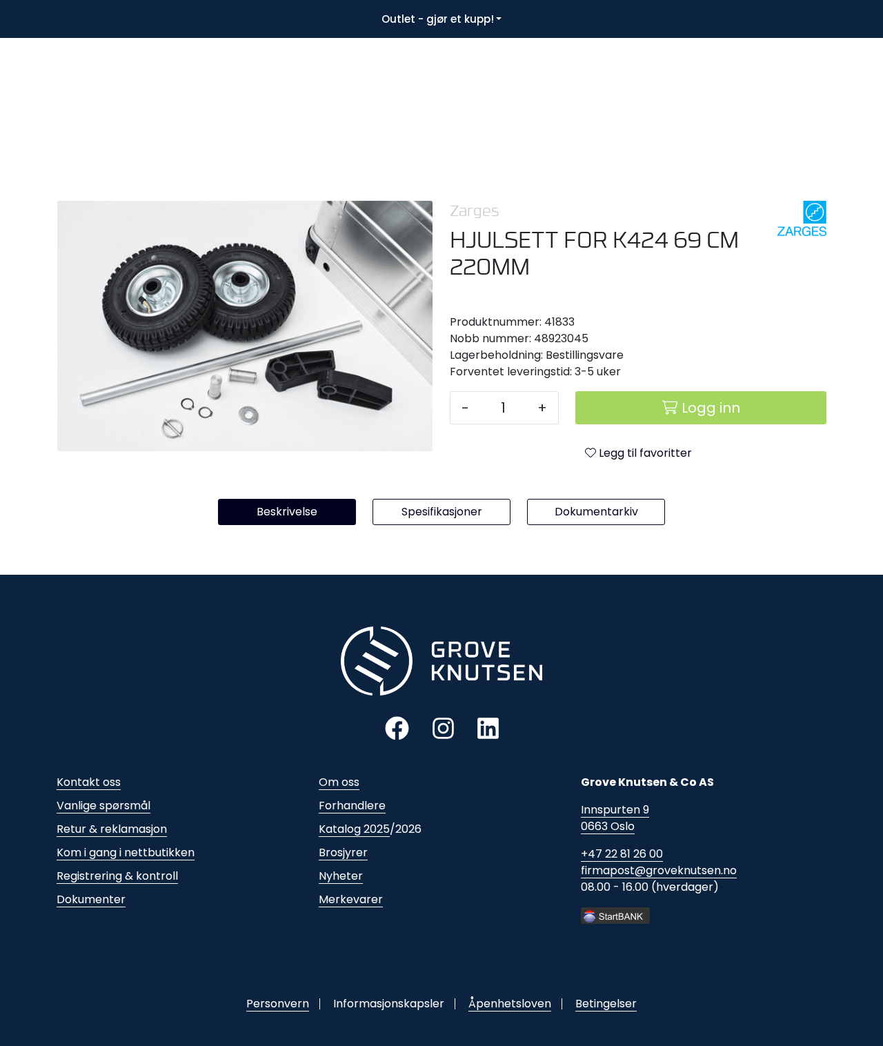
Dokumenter (91, 899)
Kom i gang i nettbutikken (126, 852)
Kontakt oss (89, 782)
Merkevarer (351, 899)
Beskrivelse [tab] (287, 512)
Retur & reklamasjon (112, 829)
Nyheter (341, 876)
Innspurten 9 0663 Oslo (615, 818)
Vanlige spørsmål (103, 805)
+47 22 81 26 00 (622, 854)
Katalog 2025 (354, 829)
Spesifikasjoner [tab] (441, 512)
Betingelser (606, 1004)
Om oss (339, 782)
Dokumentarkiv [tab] (596, 512)
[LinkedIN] (488, 728)
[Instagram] (443, 728)
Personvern (277, 1004)
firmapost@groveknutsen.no (659, 870)
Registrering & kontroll (117, 876)
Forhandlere (352, 805)
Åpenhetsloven (509, 1004)
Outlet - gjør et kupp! (437, 19)
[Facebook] (397, 728)
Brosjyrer (343, 852)
